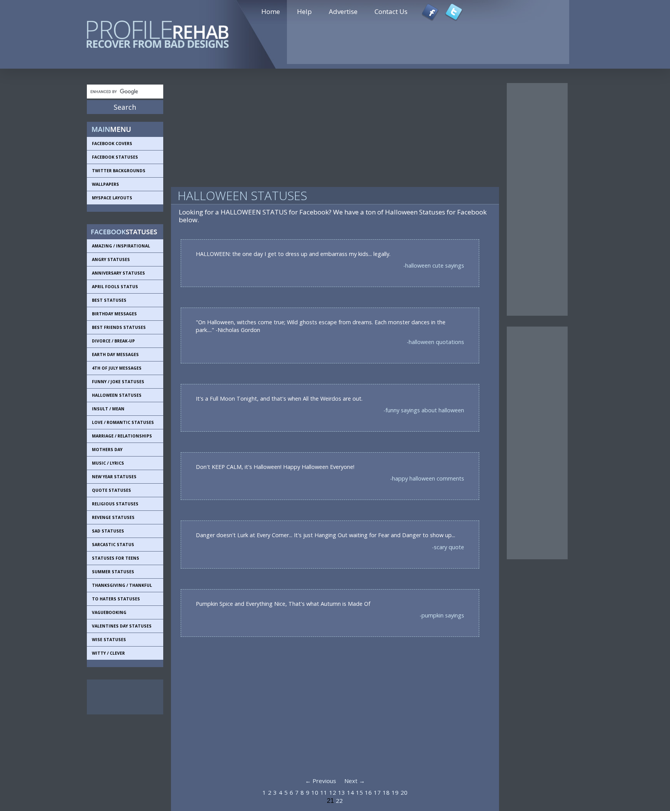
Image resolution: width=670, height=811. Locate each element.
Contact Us (391, 11)
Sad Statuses (108, 531)
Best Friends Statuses (119, 327)
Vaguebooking (109, 612)
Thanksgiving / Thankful (122, 585)
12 (332, 792)
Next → (354, 781)
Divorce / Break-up (113, 341)
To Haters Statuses (116, 599)
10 (314, 792)
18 (386, 792)
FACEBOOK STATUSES (115, 157)
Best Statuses (109, 300)
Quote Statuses (111, 490)
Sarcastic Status (113, 544)
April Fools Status (115, 286)
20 (404, 792)
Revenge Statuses (113, 517)
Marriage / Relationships (122, 436)
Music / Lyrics (108, 463)
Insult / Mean (108, 409)
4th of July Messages (117, 368)
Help (304, 11)
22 (339, 800)
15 (359, 792)
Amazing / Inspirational (121, 246)
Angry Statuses (111, 259)
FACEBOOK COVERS (112, 143)
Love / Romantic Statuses (123, 422)
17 (377, 792)
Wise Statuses (109, 639)
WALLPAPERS (105, 184)
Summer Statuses (113, 571)
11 (323, 792)
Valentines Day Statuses (122, 626)
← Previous (320, 781)
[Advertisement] (122, 697)
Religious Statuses (115, 504)
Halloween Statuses (117, 395)
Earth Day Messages (115, 354)
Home (270, 11)
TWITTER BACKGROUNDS (118, 170)
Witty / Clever (108, 653)
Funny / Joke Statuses (118, 381)
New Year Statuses (114, 476)
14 (350, 792)
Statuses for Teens (115, 558)
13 (341, 792)
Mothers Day (107, 449)
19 (395, 792)
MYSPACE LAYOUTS (112, 198)
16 (368, 792)
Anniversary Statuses (118, 273)
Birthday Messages (114, 313)
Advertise (343, 11)
